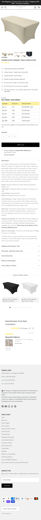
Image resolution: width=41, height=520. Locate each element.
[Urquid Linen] (20, 7)
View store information (9, 154)
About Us (4, 420)
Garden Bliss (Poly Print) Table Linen (8, 349)
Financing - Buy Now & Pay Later (12, 251)
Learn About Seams (7, 440)
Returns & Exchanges (9, 260)
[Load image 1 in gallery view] (20, 30)
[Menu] (2, 7)
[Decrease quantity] (4, 136)
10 (27, 307)
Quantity (4, 132)
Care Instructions (7, 256)
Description (5, 160)
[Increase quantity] (15, 136)
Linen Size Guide (7, 443)
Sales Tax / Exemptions (9, 454)
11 (29, 307)
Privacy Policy (6, 434)
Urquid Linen (8, 513)
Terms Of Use (6, 431)
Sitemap (4, 451)
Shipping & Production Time (11, 246)
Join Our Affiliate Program (9, 459)
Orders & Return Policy (8, 429)
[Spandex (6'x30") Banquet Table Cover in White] (30, 288)
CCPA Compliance (7, 457)
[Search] (6, 7)
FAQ (3, 417)
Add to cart (20, 145)
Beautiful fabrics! (12, 337)
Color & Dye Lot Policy (9, 265)
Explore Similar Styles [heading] (20, 275)
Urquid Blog (5, 448)
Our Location (5, 426)
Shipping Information (8, 437)
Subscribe (7, 485)
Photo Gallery (6, 423)
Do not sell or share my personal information (15, 462)
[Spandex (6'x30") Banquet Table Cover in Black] (11, 288)
